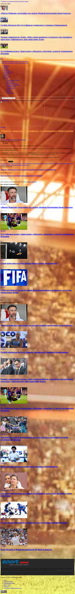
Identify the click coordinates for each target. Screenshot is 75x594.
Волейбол (7, 74)
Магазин (6, 65)
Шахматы (9, 91)
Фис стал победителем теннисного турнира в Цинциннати (29, 467)
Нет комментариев (19, 140)
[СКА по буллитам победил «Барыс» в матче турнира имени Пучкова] (14, 518)
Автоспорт (7, 77)
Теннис (6, 75)
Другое (6, 78)
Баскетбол (7, 70)
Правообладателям (9, 583)
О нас (5, 580)
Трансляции (10, 93)
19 (1, 445)
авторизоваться (31, 182)
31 (1, 268)
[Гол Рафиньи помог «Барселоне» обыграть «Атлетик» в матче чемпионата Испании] (4, 48)
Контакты (6, 586)
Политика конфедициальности (13, 588)
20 (1, 357)
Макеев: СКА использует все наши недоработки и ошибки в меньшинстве (28, 170)
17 (1, 212)
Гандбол (8, 90)
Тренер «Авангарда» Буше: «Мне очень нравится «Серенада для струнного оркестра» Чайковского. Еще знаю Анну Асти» (36, 38)
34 (1, 528)
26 (1, 554)
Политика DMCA (8, 581)
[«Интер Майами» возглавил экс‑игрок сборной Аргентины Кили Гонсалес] (4, 10)
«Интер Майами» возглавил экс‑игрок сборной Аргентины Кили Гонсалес (36, 13)
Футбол (6, 67)
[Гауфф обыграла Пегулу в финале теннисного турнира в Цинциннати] (4, 22)
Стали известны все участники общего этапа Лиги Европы (29, 263)
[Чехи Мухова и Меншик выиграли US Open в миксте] (14, 544)
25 (1, 297)
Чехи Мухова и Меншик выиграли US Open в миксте (26, 549)
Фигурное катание (11, 83)
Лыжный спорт (11, 86)
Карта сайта (7, 585)
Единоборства (8, 72)
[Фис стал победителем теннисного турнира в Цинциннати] (14, 461)
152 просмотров (5, 140)
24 (1, 471)
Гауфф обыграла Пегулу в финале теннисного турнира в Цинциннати (34, 25)
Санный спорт (10, 88)
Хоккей (6, 69)
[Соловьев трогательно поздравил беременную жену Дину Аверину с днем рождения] (14, 488)
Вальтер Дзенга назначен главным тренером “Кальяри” (22, 176)
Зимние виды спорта (12, 80)
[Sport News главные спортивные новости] (15, 565)
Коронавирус (10, 82)
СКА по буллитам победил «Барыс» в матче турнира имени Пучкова (34, 523)
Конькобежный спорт (12, 85)
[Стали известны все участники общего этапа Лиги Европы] (14, 258)
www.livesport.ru (12, 160)
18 (1, 241)
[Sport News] (14, 1)
